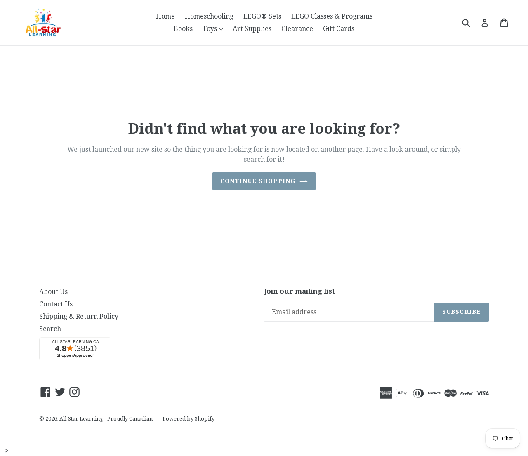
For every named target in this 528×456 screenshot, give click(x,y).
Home (165, 16)
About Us (53, 292)
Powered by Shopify (188, 419)
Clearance (297, 29)
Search (50, 329)
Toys (215, 28)
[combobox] (471, 22)
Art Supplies (252, 29)
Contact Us (56, 304)
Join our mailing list (299, 291)
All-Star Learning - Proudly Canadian (106, 419)
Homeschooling (209, 16)
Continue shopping (257, 181)
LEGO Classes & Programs (331, 16)
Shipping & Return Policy (78, 316)
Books (183, 29)
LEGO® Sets (262, 16)
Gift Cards (338, 29)
